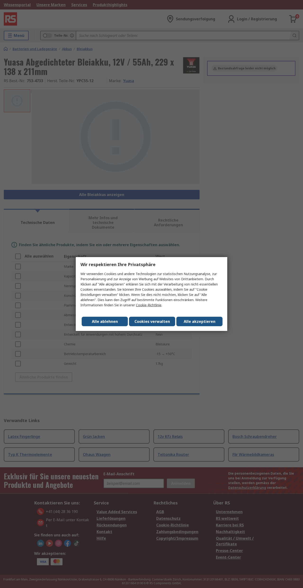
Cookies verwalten (152, 321)
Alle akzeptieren (199, 321)
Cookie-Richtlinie (148, 305)
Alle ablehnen (105, 321)
